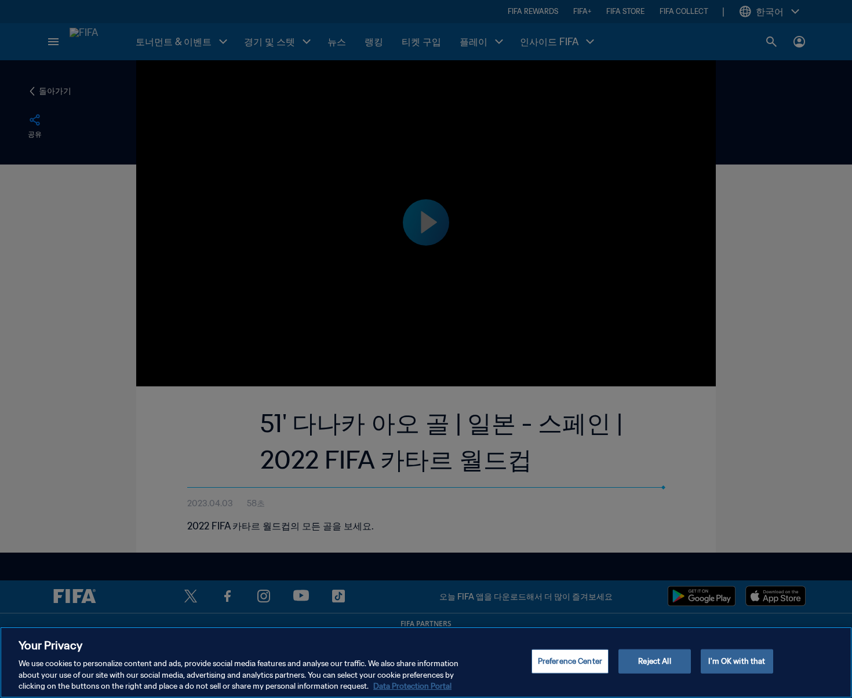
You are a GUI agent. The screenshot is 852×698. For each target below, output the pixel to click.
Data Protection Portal (412, 686)
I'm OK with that (736, 661)
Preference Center (570, 661)
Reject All (654, 661)
